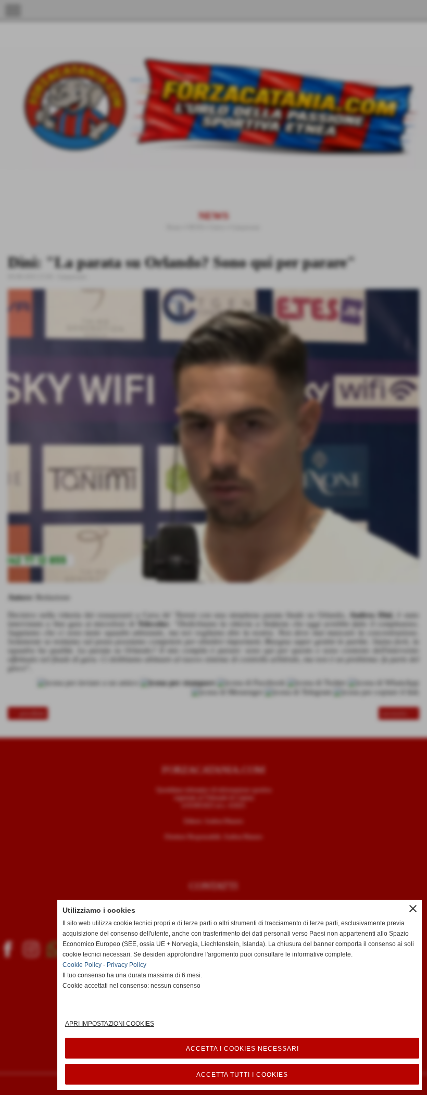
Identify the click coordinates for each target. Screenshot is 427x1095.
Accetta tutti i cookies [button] (242, 1074)
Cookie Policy (82, 964)
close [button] (413, 908)
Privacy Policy (126, 964)
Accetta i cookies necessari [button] (242, 1048)
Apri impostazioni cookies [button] (109, 1023)
